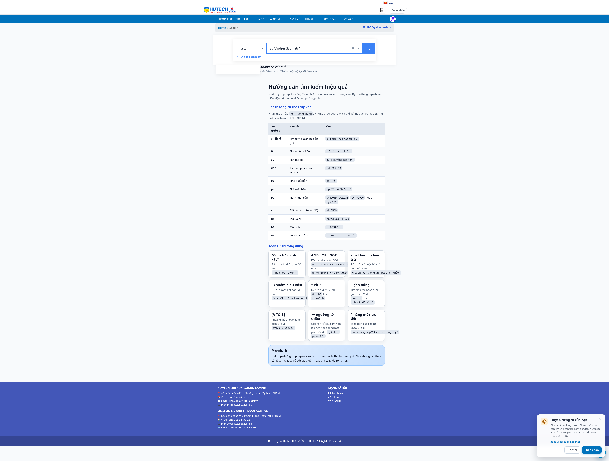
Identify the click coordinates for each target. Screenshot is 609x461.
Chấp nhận (591, 450)
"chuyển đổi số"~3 (362, 302)
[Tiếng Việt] (385, 2)
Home (222, 28)
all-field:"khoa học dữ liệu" (342, 138)
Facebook (337, 393)
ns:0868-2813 (334, 227)
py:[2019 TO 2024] (337, 197)
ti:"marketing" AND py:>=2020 (330, 264)
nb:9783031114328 (338, 218)
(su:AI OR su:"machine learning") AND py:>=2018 (302, 298)
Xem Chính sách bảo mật (565, 441)
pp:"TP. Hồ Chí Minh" (339, 189)
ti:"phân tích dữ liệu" (339, 151)
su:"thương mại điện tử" (341, 235)
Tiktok (335, 396)
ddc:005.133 (334, 168)
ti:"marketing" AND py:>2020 (329, 272)
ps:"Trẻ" (331, 180)
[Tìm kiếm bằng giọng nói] (352, 48)
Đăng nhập (398, 10)
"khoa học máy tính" (285, 272)
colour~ (356, 298)
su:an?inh (318, 298)
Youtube (336, 400)
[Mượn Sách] (393, 19)
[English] (391, 2)
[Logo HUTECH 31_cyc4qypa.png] (220, 10)
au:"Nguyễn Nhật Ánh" (340, 160)
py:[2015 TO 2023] (283, 328)
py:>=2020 (358, 197)
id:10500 (332, 210)
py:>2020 (332, 202)
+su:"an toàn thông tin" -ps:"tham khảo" (376, 272)
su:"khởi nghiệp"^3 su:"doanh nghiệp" (375, 332)
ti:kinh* (316, 294)
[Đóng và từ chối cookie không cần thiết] (600, 419)
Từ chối (572, 450)
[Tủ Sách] (382, 10)
